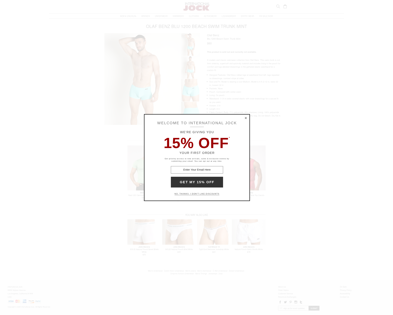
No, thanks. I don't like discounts (197, 194)
